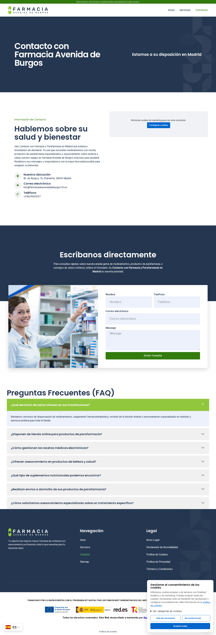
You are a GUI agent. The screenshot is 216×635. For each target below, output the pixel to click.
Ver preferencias (193, 618)
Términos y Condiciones (159, 569)
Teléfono (159, 294)
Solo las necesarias (165, 618)
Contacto (202, 10)
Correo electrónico (117, 311)
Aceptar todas (180, 626)
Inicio (171, 10)
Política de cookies (108, 631)
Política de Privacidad (158, 562)
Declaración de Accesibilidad (162, 547)
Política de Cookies (157, 554)
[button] (108, 405)
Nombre (110, 294)
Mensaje (111, 328)
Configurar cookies (158, 125)
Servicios (185, 10)
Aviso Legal (152, 540)
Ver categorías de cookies (167, 611)
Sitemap (84, 562)
